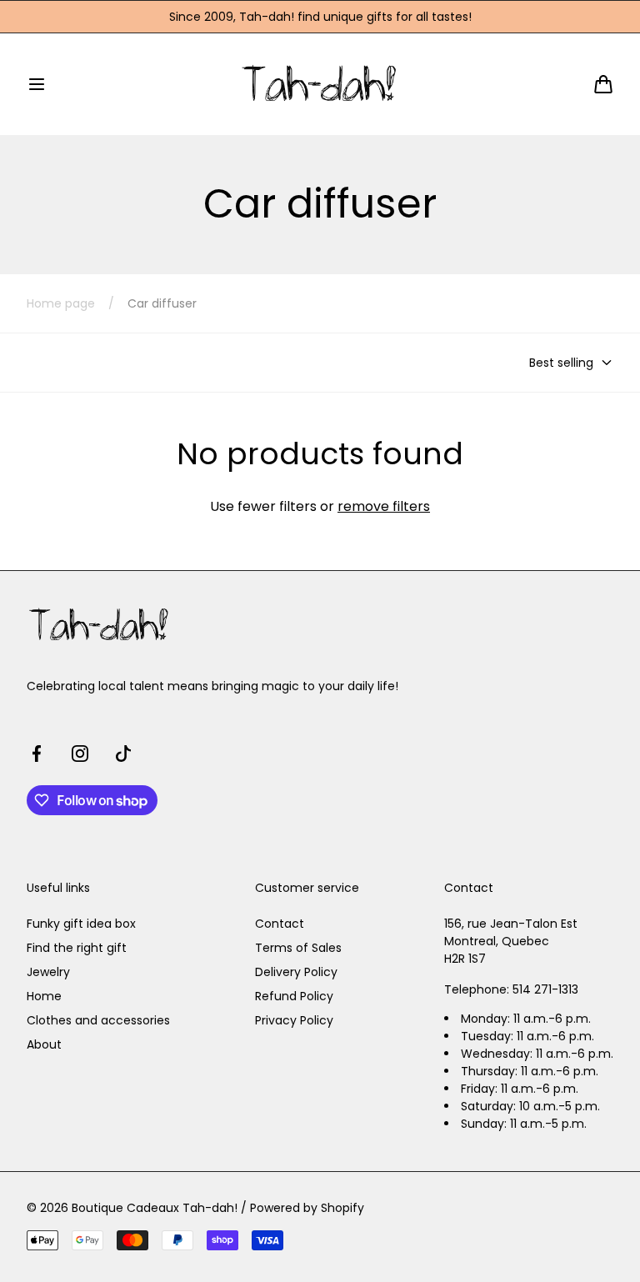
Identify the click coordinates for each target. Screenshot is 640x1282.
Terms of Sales (298, 947)
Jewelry (48, 972)
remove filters (384, 506)
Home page (61, 303)
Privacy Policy (294, 1020)
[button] (37, 84)
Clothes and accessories (98, 1020)
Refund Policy (294, 996)
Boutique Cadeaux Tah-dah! (155, 1207)
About (44, 1044)
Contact (279, 923)
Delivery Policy (296, 972)
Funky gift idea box (81, 923)
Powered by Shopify (307, 1207)
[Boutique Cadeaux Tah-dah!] (320, 83)
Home (44, 996)
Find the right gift (77, 947)
